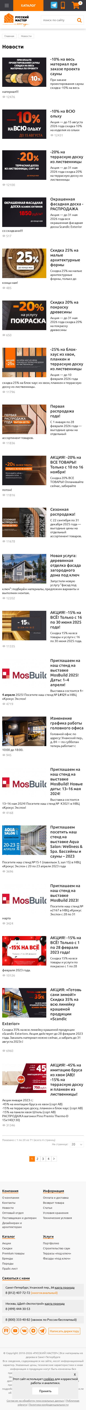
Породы (7, 1263)
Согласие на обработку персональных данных (35, 1400)
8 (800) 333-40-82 (18, 1319)
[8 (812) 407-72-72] (63, 5)
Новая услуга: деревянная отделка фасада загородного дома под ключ (65, 565)
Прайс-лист (10, 1268)
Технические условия (57, 1217)
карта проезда (65, 1287)
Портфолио (51, 1243)
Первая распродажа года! (62, 411)
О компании (10, 1197)
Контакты (8, 1202)
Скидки (7, 1248)
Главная (9, 36)
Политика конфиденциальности (49, 1404)
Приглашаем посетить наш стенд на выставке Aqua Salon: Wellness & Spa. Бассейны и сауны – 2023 (66, 841)
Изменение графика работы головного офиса (67, 723)
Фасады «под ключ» (56, 1258)
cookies (48, 1379)
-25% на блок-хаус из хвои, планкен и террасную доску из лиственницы (66, 359)
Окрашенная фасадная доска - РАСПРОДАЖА (66, 204)
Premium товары (13, 1253)
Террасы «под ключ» (57, 1253)
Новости (26, 36)
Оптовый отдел (13, 1212)
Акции (6, 1243)
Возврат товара (53, 1202)
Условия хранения (55, 1212)
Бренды (7, 1258)
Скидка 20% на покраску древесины (64, 307)
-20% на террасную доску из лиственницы (66, 157)
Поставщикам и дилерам (19, 1217)
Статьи (47, 1207)
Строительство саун (56, 1248)
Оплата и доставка (56, 1197)
